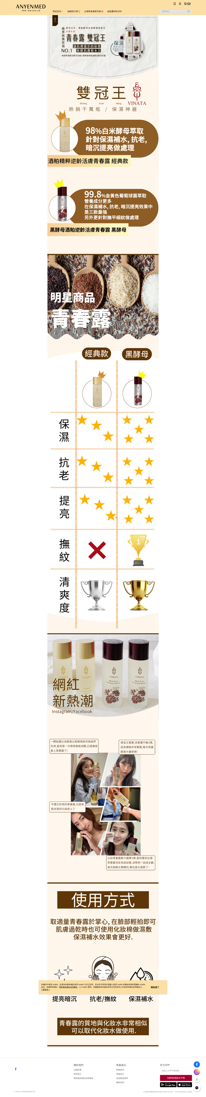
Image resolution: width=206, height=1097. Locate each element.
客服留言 (120, 1074)
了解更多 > (45, 990)
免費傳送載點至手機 (176, 1078)
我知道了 (155, 987)
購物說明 (120, 1070)
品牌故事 (78, 1070)
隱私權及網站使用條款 (83, 1078)
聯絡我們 (120, 1082)
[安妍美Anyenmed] (31, 8)
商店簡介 (78, 1074)
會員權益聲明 (122, 1078)
